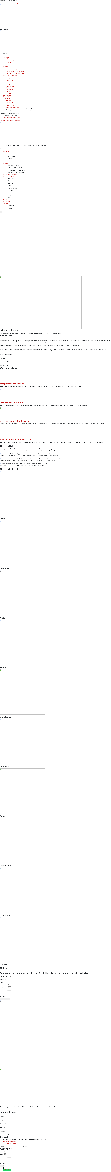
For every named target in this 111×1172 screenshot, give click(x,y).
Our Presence (7, 95)
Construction (10, 88)
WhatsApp (7, 1170)
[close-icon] (0, 27)
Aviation (8, 82)
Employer (9, 100)
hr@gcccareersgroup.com (12, 1143)
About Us (6, 57)
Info (7, 59)
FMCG (8, 84)
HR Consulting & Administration (15, 73)
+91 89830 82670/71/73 (10, 1141)
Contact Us (6, 98)
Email (1, 982)
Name (2, 979)
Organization (4, 987)
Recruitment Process (12, 60)
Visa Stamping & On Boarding (15, 71)
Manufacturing (10, 86)
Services (5, 66)
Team (7, 64)
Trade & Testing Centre (13, 70)
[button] (55, 53)
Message (2, 996)
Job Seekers (9, 102)
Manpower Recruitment (13, 68)
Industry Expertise (8, 77)
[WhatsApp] (3, 1170)
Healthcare (9, 89)
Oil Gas (8, 91)
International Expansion (10, 75)
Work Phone (4, 985)
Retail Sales (9, 80)
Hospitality (9, 79)
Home (5, 55)
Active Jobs (6, 97)
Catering (8, 93)
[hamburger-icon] (0, 148)
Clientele (8, 62)
